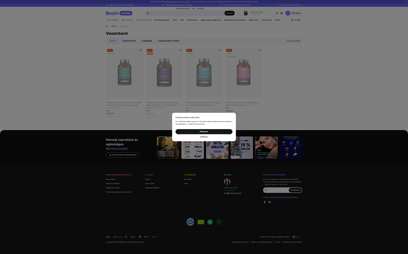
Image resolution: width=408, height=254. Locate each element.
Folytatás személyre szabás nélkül (187, 117)
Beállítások (204, 137)
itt (203, 124)
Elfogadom (204, 132)
